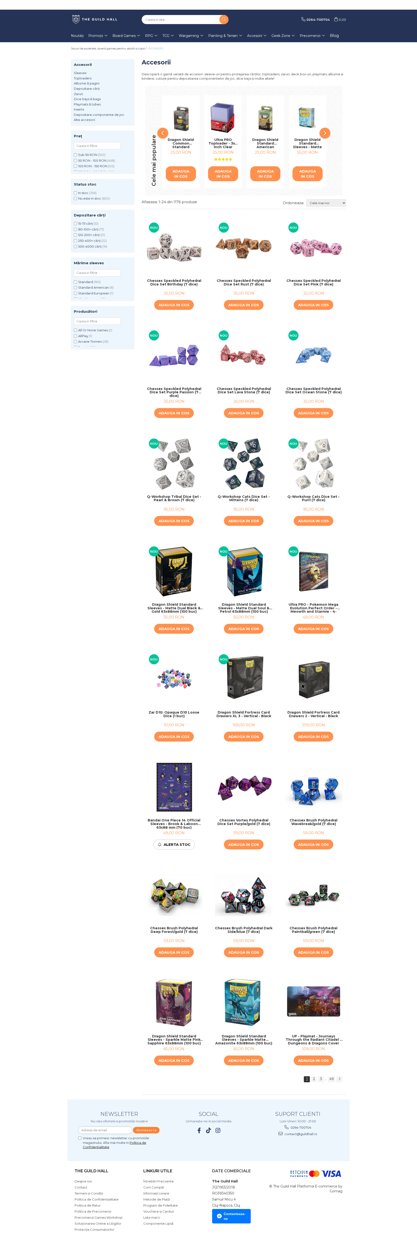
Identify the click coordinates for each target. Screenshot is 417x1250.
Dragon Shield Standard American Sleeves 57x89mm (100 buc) (265, 143)
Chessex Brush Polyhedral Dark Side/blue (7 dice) (243, 930)
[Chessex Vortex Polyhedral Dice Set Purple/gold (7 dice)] (244, 787)
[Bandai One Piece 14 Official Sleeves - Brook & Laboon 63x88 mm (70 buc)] (174, 787)
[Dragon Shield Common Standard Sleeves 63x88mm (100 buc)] (181, 118)
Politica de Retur (88, 1205)
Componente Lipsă (158, 1223)
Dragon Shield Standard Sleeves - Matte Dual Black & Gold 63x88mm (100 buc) (174, 608)
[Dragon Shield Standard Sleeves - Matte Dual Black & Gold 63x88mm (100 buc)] (174, 571)
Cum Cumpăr (153, 1187)
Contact (81, 1187)
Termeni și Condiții (89, 1193)
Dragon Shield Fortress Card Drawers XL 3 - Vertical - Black (243, 714)
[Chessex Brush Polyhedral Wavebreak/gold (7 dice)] (313, 787)
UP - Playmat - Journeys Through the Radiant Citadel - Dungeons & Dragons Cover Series (313, 1040)
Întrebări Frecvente (158, 1181)
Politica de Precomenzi (93, 1211)
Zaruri (78, 94)
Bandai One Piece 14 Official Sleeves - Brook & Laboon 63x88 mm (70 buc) (174, 824)
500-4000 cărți (90, 246)
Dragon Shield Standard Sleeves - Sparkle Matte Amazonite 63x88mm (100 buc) (243, 1040)
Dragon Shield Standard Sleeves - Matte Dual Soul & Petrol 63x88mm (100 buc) (243, 608)
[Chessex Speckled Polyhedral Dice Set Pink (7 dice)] (313, 248)
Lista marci (151, 1217)
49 (331, 1079)
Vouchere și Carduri (158, 1211)
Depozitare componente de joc (99, 115)
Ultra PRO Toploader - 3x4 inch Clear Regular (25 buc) (223, 143)
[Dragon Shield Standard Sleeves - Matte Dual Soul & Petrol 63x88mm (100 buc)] (244, 571)
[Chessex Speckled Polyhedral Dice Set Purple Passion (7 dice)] (174, 355)
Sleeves (80, 73)
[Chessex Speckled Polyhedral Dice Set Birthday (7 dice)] (174, 248)
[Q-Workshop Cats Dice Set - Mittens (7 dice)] (244, 464)
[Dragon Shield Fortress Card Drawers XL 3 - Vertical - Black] (244, 679)
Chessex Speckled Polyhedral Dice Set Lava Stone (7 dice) (244, 391)
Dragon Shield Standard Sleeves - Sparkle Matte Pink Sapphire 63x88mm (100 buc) (174, 1040)
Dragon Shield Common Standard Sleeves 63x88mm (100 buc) (180, 143)
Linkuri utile (157, 1171)
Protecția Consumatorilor (94, 1229)
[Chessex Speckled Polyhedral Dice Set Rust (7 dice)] (244, 248)
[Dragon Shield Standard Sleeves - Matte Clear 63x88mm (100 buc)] (307, 118)
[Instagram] (218, 1130)
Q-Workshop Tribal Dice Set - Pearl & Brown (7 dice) (174, 498)
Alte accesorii (84, 120)
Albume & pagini (86, 83)
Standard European (93, 293)
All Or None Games (93, 330)
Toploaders (82, 78)
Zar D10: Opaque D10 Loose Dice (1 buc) (174, 714)
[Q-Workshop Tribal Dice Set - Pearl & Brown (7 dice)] (174, 464)
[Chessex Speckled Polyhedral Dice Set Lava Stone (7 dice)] (244, 355)
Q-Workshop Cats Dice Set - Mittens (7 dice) (244, 498)
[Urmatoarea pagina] (339, 1079)
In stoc (83, 193)
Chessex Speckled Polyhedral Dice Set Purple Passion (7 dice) (174, 392)
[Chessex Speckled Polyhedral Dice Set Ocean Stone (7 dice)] (313, 355)
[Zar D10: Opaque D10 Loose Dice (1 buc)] (174, 679)
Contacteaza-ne (234, 1216)
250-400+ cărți (89, 241)
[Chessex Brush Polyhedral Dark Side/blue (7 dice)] (244, 895)
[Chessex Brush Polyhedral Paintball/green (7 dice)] (313, 895)
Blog (334, 35)
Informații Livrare (156, 1193)
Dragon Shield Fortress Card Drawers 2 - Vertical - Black (313, 714)
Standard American (93, 287)
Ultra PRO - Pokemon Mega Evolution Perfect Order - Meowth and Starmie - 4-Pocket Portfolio (313, 608)
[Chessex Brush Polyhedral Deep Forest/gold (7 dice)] (174, 895)
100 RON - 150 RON (92, 166)
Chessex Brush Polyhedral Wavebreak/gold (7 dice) (313, 822)
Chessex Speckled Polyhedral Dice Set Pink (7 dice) (313, 282)
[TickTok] (208, 1130)
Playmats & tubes (87, 104)
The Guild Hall (91, 1171)
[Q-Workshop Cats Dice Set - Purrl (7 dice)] (313, 464)
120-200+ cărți (89, 235)
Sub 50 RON (87, 155)
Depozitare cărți (87, 88)
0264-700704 (300, 1127)
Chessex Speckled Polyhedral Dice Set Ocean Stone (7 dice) (313, 391)
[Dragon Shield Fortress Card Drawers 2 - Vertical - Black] (313, 679)
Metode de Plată (156, 1199)
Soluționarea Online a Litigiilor (98, 1223)
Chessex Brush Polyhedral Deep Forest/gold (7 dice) (174, 930)
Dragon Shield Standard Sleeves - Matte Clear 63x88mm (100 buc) (307, 143)
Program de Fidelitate (160, 1205)
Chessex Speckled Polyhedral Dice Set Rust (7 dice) (244, 282)
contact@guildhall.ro (300, 1134)
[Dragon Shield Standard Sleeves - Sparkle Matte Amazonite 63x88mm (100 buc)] (244, 1003)
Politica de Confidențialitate (96, 1199)
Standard (85, 282)
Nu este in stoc (89, 198)
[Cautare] (224, 19)
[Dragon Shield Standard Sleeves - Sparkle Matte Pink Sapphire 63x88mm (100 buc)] (174, 1003)
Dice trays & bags (87, 99)
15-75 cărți (85, 223)
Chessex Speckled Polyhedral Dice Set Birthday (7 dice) (174, 282)
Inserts (79, 109)
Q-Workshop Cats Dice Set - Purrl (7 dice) (313, 498)
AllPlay (83, 336)
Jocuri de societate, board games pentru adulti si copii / (109, 48)
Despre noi (83, 1181)
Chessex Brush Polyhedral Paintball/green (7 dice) (313, 930)
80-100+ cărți (88, 229)
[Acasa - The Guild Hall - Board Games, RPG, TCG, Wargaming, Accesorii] (95, 19)
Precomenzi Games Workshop (99, 1217)
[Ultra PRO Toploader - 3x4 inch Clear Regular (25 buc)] (223, 118)
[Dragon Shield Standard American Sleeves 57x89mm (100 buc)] (265, 118)
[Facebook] (199, 1130)
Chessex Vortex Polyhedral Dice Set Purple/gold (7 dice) (243, 822)
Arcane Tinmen (90, 341)
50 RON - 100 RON (92, 160)
